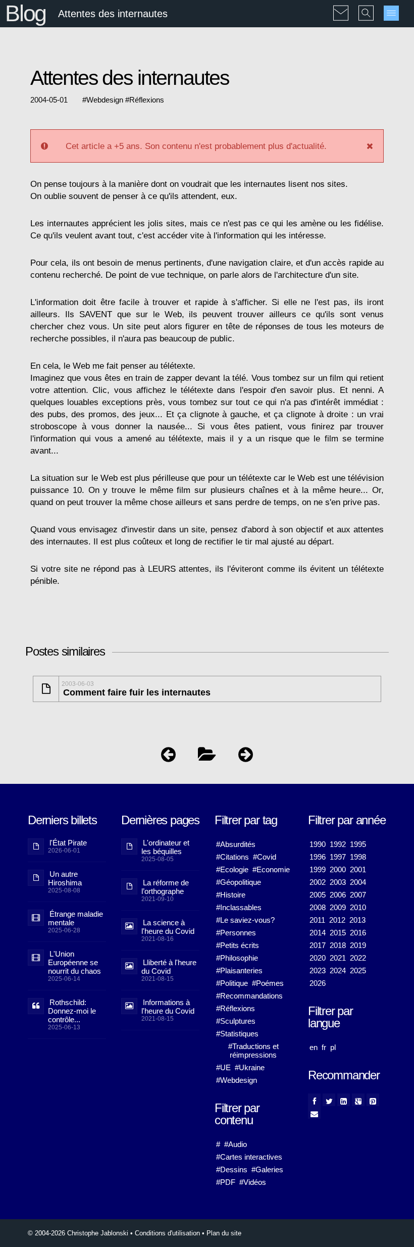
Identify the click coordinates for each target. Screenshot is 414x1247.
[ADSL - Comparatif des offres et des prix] (245, 756)
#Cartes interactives (249, 1157)
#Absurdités (235, 844)
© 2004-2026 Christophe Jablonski (78, 1233)
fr (324, 1047)
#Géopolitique (238, 882)
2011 (317, 920)
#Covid (264, 857)
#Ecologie (232, 869)
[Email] (314, 1112)
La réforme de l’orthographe (165, 886)
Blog (25, 13)
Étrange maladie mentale (75, 918)
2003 (338, 882)
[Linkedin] (343, 1099)
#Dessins (231, 1169)
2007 (358, 894)
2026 (317, 983)
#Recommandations (249, 995)
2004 (358, 882)
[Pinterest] (373, 1099)
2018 (338, 945)
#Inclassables (239, 907)
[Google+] (358, 1099)
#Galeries (267, 1169)
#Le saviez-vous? (245, 920)
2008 (317, 907)
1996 (317, 857)
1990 (317, 844)
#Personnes (236, 932)
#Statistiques (237, 1033)
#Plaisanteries (239, 970)
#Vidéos (252, 1182)
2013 (357, 920)
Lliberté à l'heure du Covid (168, 966)
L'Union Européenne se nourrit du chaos (74, 962)
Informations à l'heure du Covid (167, 1006)
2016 (358, 932)
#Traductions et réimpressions (253, 1050)
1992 (338, 844)
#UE (223, 1067)
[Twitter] (329, 1099)
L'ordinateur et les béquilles (165, 847)
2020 (317, 958)
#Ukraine (250, 1067)
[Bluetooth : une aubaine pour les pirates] (168, 756)
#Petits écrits (237, 945)
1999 (317, 869)
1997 (338, 857)
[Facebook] (314, 1099)
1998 (358, 857)
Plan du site (223, 1233)
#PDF (225, 1182)
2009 (338, 907)
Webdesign (104, 100)
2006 (338, 894)
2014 (317, 932)
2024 (338, 970)
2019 (358, 945)
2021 (338, 958)
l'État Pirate (68, 842)
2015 (338, 932)
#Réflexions (235, 1008)
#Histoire (230, 894)
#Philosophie (237, 958)
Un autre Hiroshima (65, 878)
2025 (358, 970)
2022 (358, 958)
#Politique (232, 983)
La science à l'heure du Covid (167, 926)
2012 (337, 920)
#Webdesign (236, 1080)
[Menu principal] (391, 13)
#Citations (232, 857)
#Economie (271, 869)
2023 (317, 970)
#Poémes (268, 983)
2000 (338, 869)
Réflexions (146, 100)
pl (333, 1047)
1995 (358, 844)
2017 (317, 945)
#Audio (235, 1144)
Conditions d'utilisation (167, 1233)
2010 (358, 907)
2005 (317, 894)
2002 (317, 882)
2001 (358, 869)
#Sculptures (235, 1021)
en (313, 1047)
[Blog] (207, 756)
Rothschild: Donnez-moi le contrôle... (72, 1011)
